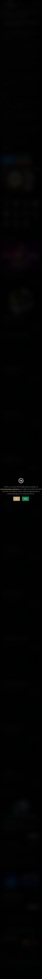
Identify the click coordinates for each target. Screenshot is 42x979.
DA (25, 499)
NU (17, 499)
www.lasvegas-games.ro (10, 489)
